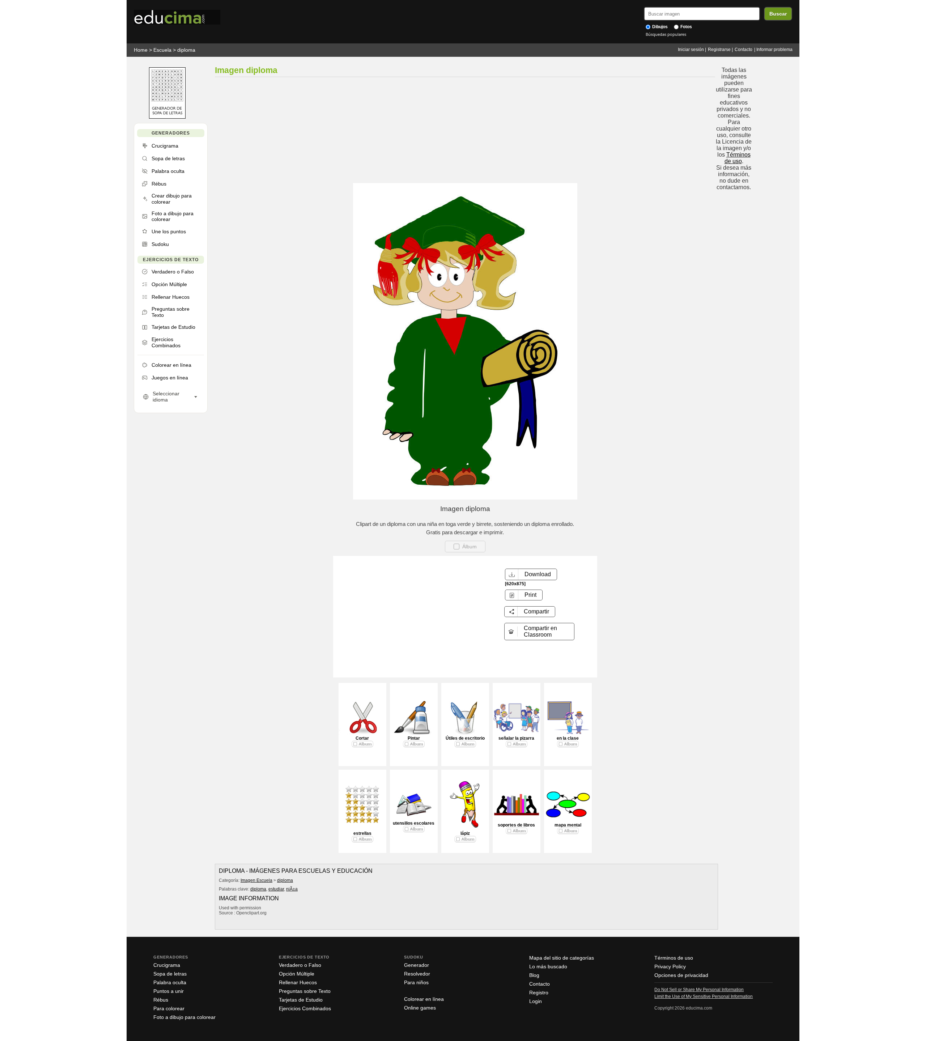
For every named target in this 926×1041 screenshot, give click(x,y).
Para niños (416, 982)
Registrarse (719, 49)
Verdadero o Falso (300, 965)
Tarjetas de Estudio (301, 1000)
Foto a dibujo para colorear (184, 1017)
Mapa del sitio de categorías (561, 958)
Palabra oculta (169, 982)
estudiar (276, 889)
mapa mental (568, 825)
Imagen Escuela (256, 880)
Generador (416, 965)
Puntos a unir (168, 991)
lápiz (465, 833)
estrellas (362, 833)
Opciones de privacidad (681, 975)
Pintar (414, 738)
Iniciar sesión (691, 49)
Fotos (685, 26)
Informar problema (774, 49)
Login (535, 1001)
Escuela (162, 50)
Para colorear (168, 1008)
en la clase (568, 738)
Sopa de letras (170, 974)
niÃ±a (292, 889)
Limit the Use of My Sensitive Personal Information (703, 996)
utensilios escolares (413, 823)
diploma (186, 50)
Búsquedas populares (666, 34)
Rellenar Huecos (298, 982)
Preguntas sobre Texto (305, 991)
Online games (420, 1008)
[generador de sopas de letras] (167, 117)
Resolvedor (417, 974)
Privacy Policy (670, 966)
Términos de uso (738, 158)
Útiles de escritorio (465, 738)
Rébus (160, 1000)
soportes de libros (516, 825)
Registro (538, 992)
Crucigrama (166, 965)
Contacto (743, 49)
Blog (534, 975)
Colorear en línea (424, 999)
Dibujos (659, 26)
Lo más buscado (548, 966)
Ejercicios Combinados (305, 1008)
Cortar (362, 738)
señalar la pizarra (516, 738)
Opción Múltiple (296, 974)
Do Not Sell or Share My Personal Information (699, 989)
